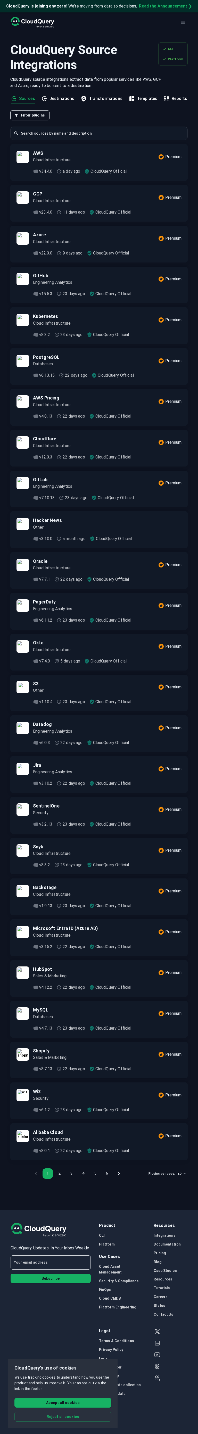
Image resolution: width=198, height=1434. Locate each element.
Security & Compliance (118, 1281)
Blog (158, 1262)
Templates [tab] (147, 98)
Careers (161, 1297)
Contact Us (164, 1314)
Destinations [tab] (62, 98)
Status (160, 1306)
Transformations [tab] (105, 98)
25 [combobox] (179, 1173)
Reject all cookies (63, 1417)
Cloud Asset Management (110, 1269)
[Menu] (183, 22)
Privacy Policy (111, 1350)
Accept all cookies (63, 1403)
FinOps (105, 1289)
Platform (175, 59)
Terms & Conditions (116, 1341)
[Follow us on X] (157, 1332)
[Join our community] (157, 1378)
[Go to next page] (119, 1173)
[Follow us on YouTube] (157, 1355)
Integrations (165, 1235)
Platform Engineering (117, 1307)
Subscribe (51, 1278)
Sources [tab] (27, 98)
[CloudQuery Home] (32, 22)
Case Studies (165, 1271)
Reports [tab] (179, 98)
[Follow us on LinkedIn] (157, 1344)
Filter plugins (33, 115)
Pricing (160, 1253)
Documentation (167, 1244)
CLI (170, 49)
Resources (163, 1279)
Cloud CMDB (110, 1298)
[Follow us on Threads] (157, 1367)
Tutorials (162, 1288)
